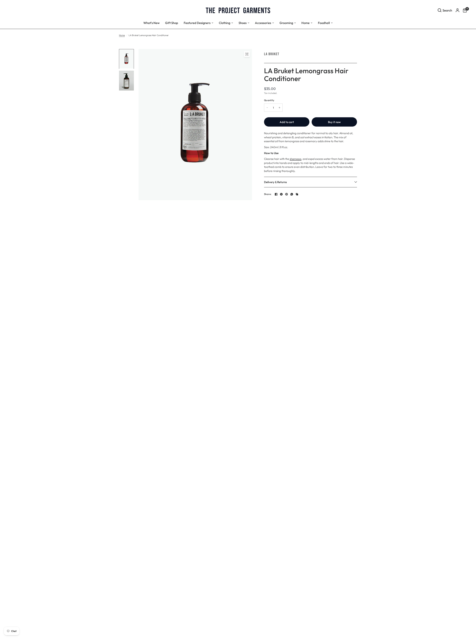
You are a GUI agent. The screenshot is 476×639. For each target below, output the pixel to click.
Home (122, 35)
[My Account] (457, 10)
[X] (281, 194)
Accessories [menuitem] (263, 23)
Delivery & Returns (275, 182)
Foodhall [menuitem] (324, 23)
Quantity (269, 100)
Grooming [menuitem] (286, 23)
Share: (268, 194)
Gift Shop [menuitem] (171, 23)
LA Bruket (271, 54)
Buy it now (334, 122)
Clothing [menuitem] (224, 23)
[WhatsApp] (292, 194)
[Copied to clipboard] (297, 194)
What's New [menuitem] (151, 23)
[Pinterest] (286, 194)
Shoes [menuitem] (243, 23)
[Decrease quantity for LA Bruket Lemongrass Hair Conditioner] (267, 108)
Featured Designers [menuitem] (197, 23)
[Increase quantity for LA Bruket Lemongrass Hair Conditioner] (279, 108)
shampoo (295, 159)
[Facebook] (276, 194)
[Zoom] (247, 54)
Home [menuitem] (305, 23)
